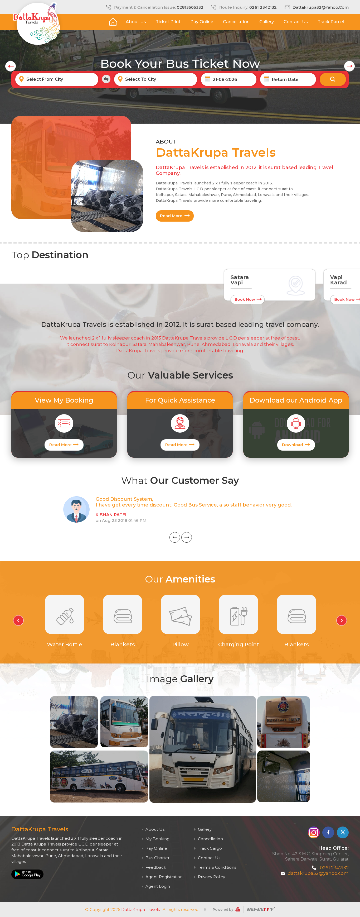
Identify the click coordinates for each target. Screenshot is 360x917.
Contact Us (296, 21)
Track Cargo (209, 848)
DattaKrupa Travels (140, 909)
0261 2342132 (263, 7)
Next (186, 537)
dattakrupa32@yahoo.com (321, 7)
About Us (136, 21)
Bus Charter (156, 857)
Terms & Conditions (216, 867)
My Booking (156, 838)
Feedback (155, 867)
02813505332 (190, 7)
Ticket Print (168, 21)
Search (333, 79)
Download (292, 444)
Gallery (266, 21)
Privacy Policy (211, 876)
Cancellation (236, 21)
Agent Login (157, 886)
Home (113, 22)
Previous (174, 537)
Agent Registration (163, 876)
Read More (171, 215)
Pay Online (201, 21)
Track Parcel (331, 21)
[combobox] (56, 79)
